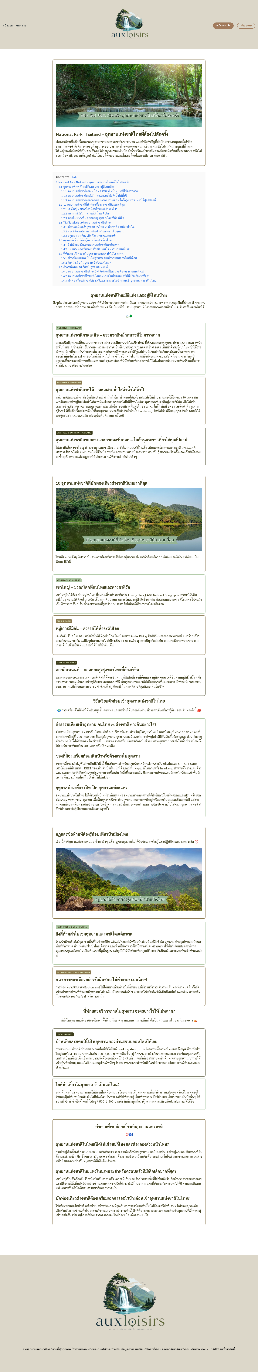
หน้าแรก (8, 26)
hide (74, 177)
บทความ (21, 26)
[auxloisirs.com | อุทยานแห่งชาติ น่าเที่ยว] (129, 24)
